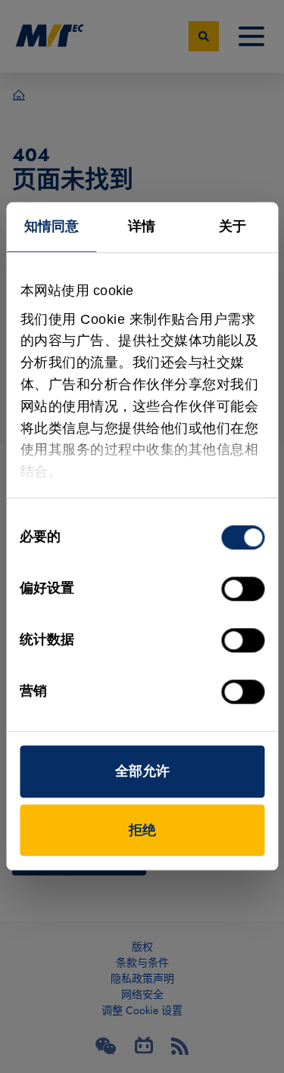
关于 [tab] (232, 226)
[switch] (242, 589)
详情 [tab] (141, 226)
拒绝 (142, 830)
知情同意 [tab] (51, 226)
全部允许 (142, 771)
